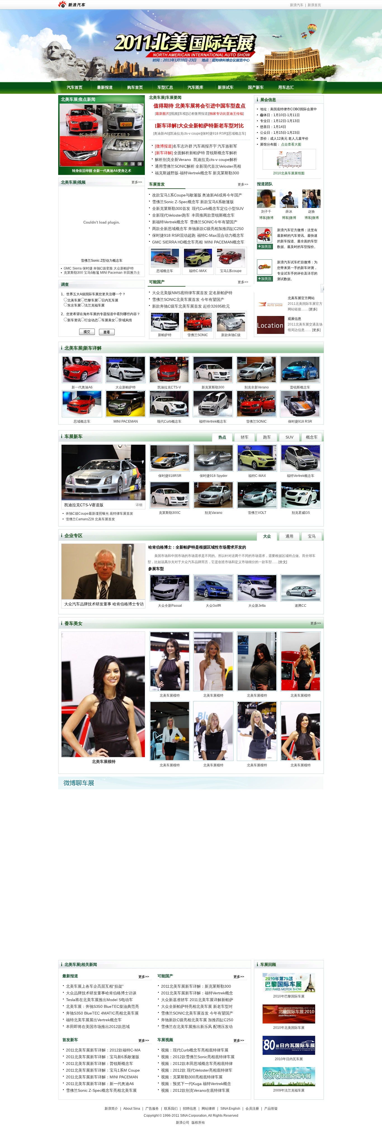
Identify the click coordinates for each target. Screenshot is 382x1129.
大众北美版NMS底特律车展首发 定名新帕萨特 (192, 293)
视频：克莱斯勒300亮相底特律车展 (192, 1077)
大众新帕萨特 (124, 269)
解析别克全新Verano (173, 159)
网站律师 (208, 1109)
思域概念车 (236, 133)
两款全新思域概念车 (169, 228)
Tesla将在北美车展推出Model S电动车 (99, 999)
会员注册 (252, 1109)
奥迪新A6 (161, 133)
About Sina (131, 1109)
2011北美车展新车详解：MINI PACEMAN (102, 1077)
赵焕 (311, 212)
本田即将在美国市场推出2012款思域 (98, 1026)
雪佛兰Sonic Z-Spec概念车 (175, 202)
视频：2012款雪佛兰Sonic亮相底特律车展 (198, 1057)
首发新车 (70, 1039)
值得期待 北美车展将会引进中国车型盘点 (200, 106)
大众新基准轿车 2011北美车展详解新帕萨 (197, 999)
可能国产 (165, 976)
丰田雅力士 (131, 273)
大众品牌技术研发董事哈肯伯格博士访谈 (101, 993)
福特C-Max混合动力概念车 (220, 235)
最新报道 (105, 87)
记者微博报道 (198, 114)
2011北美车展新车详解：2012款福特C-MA (103, 1050)
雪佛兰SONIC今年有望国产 (213, 222)
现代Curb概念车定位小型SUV (218, 208)
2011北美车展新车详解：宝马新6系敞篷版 (102, 1057)
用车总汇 (286, 87)
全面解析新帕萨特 (189, 153)
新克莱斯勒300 (226, 173)
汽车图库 (195, 87)
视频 (174, 114)
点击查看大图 (291, 144)
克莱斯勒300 (73, 273)
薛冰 (289, 212)
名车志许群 (182, 146)
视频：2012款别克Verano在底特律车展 (195, 1090)
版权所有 (198, 1123)
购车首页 (135, 87)
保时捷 (87, 269)
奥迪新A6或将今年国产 (222, 195)
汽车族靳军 (227, 146)
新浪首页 (314, 5)
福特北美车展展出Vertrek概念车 (94, 1020)
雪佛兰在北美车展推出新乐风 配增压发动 (197, 1026)
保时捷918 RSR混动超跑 (173, 235)
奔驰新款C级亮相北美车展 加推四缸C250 (197, 1020)
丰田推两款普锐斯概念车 (213, 215)
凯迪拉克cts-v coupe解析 (215, 159)
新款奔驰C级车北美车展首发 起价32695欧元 (191, 306)
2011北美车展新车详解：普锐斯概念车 (99, 1063)
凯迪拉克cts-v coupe (185, 133)
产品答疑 (271, 1109)
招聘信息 (189, 1109)
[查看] (105, 332)
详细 (139, 505)
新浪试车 (226, 87)
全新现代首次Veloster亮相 (218, 166)
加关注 (264, 246)
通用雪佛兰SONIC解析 (175, 166)
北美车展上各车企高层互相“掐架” (95, 986)
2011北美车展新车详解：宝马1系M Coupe (103, 1070)
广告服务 (152, 1109)
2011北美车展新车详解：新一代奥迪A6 (100, 1083)
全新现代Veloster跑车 (171, 215)
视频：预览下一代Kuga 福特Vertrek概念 (196, 1083)
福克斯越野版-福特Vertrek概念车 (183, 173)
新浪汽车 (71, 4)
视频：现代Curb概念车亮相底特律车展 (194, 1050)
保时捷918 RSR (214, 133)
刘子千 (266, 212)
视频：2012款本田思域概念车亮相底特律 (197, 1063)
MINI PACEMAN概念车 (224, 242)
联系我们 (171, 1109)
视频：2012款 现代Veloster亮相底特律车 (196, 1070)
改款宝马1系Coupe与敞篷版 (176, 195)
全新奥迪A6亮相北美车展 (101, 171)
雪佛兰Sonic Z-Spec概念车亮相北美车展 (101, 1090)
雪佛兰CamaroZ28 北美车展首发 (90, 519)
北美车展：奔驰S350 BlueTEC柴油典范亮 (102, 1006)
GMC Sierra (73, 269)
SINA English (230, 1109)
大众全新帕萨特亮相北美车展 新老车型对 (197, 1006)
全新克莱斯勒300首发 (171, 208)
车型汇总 (165, 87)
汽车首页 (74, 87)
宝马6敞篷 (91, 273)
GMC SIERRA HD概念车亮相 (177, 242)
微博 (270, 218)
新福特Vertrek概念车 (170, 222)
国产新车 (256, 87)
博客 (262, 218)
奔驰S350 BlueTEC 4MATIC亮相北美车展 (102, 1013)
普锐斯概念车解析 (221, 153)
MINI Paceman (111, 273)
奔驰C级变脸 (103, 269)
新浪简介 (111, 1109)
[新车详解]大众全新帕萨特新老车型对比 (199, 125)
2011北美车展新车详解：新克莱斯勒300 (196, 986)
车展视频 (165, 1039)
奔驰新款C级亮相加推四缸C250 (216, 228)
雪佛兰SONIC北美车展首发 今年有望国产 (188, 299)
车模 (182, 114)
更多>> (136, 183)
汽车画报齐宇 (205, 146)
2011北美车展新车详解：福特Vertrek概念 (197, 993)
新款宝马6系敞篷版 (217, 202)
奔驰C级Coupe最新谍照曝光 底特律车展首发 (99, 514)
